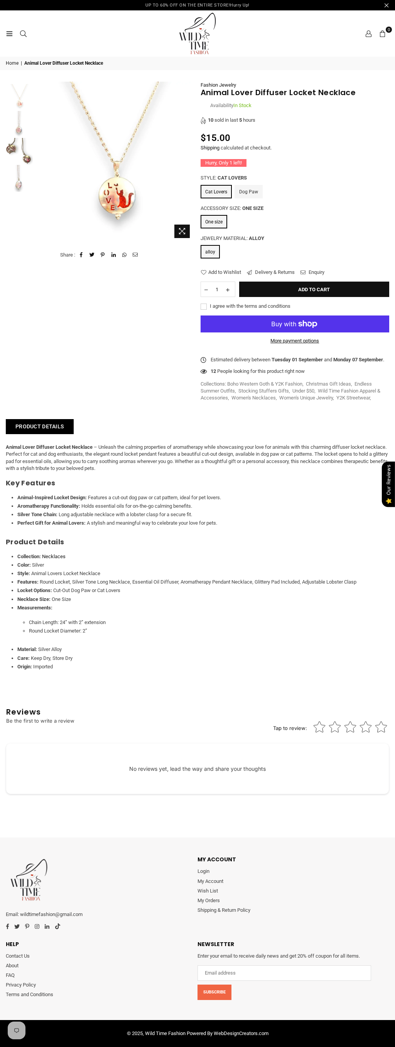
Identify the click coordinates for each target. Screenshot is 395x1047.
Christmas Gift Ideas (328, 384)
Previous (40, 161)
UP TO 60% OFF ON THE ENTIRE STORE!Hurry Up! (197, 5)
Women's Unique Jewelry (306, 398)
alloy (210, 252)
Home (12, 63)
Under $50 (303, 391)
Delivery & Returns (274, 272)
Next (188, 161)
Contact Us (18, 956)
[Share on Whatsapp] (124, 255)
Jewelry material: (232, 238)
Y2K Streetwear (353, 398)
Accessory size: (232, 208)
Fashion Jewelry (218, 85)
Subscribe (214, 992)
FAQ (10, 975)
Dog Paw (248, 192)
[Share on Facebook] (81, 255)
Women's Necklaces (253, 398)
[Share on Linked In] (113, 255)
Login (203, 871)
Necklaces (54, 556)
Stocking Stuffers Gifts (263, 391)
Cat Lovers (216, 192)
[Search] (23, 33)
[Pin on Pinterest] (103, 255)
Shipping (210, 148)
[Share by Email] (135, 255)
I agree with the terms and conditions (249, 306)
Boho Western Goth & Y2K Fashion (264, 384)
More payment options (294, 341)
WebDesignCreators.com (241, 1033)
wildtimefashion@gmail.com (51, 914)
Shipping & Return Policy (224, 910)
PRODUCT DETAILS (39, 426)
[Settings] (368, 33)
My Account (210, 881)
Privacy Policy (21, 985)
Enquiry (315, 272)
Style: (224, 178)
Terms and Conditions (29, 994)
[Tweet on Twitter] (92, 255)
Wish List (208, 891)
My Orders (209, 900)
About (12, 965)
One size (214, 222)
